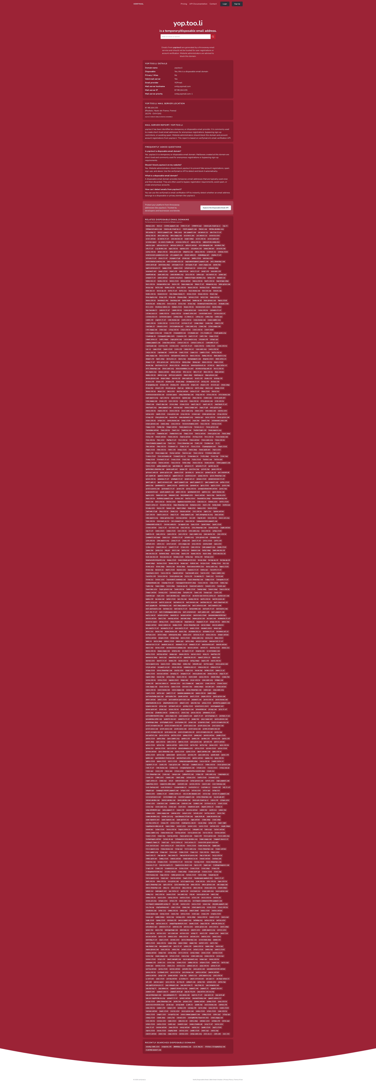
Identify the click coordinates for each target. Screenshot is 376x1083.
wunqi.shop (172, 943)
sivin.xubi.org (160, 807)
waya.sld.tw (205, 923)
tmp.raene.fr (173, 855)
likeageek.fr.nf (222, 579)
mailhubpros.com (165, 605)
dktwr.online (176, 372)
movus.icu (225, 648)
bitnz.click (191, 294)
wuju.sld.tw (161, 943)
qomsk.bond (170, 755)
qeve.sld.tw (224, 745)
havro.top (210, 495)
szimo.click (159, 829)
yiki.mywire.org (205, 975)
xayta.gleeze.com (152, 949)
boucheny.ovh (175, 300)
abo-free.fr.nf (215, 232)
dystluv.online (182, 391)
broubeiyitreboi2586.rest (207, 303)
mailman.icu (167, 609)
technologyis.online (153, 839)
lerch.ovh (219, 576)
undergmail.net (160, 891)
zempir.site (161, 1014)
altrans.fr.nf (151, 258)
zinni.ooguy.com (217, 1017)
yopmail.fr (204, 988)
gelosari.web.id (152, 472)
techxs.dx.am (168, 839)
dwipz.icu (161, 391)
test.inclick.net (152, 845)
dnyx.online (219, 372)
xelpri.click (198, 949)
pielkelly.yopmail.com (221, 703)
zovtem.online (161, 1027)
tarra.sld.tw (207, 833)
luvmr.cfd (197, 592)
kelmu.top (189, 557)
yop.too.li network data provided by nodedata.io (159, 117)
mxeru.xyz (162, 657)
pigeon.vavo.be (151, 706)
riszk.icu (210, 771)
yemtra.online (151, 975)
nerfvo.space (208, 664)
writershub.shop (205, 940)
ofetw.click (162, 680)
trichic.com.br (170, 871)
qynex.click (161, 761)
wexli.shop (224, 927)
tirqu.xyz (178, 849)
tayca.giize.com (186, 836)
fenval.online (160, 437)
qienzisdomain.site (186, 748)
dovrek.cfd (176, 378)
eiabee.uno (208, 398)
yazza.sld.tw (150, 972)
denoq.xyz (196, 362)
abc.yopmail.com (190, 232)
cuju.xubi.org (201, 349)
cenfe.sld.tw (186, 320)
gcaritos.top (194, 469)
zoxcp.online (184, 1027)
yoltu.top (221, 982)
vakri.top (214, 894)
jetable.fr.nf (177, 537)
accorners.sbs (189, 235)
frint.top (224, 456)
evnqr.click (186, 420)
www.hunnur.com (151, 946)
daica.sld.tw (164, 355)
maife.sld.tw (205, 599)
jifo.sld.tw (150, 540)
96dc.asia (178, 232)
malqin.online (163, 615)
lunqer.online (151, 592)
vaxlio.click (184, 897)
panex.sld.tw (200, 693)
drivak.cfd (164, 385)
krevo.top (149, 570)
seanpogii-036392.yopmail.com (167, 790)
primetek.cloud (203, 722)
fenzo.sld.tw (173, 437)
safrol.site (209, 781)
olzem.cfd (149, 683)
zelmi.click (211, 1011)
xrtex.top (170, 962)
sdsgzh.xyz (150, 790)
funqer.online (151, 463)
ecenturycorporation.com (155, 394)
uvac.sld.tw (159, 894)
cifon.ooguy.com (214, 326)
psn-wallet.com (151, 735)
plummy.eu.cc (174, 712)
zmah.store (172, 1021)
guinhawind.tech (194, 492)
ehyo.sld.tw (197, 398)
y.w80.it (189, 1004)
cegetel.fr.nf (160, 320)
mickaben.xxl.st (222, 631)
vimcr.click (175, 907)
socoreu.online (191, 810)
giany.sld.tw (203, 476)
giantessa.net (191, 476)
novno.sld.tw (212, 673)
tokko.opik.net (151, 858)
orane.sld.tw (210, 683)
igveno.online (218, 511)
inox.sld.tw (150, 521)
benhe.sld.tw (169, 287)
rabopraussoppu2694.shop (188, 761)
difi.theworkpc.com (153, 368)
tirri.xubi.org (190, 849)
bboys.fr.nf (199, 284)
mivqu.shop (174, 638)
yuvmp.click (211, 1001)
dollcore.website (175, 375)
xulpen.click (204, 962)
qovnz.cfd (225, 755)
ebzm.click (205, 391)
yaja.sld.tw (204, 966)
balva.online (185, 281)
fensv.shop (226, 433)
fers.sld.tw (209, 437)
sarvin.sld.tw (194, 784)
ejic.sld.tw (173, 401)
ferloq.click (197, 437)
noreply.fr (174, 673)
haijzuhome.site (187, 495)
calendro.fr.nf (215, 310)
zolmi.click (150, 1024)
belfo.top (159, 287)
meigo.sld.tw (215, 622)
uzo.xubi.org (182, 894)
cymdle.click (204, 352)
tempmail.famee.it (152, 842)
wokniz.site (172, 936)
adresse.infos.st (177, 245)
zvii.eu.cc (208, 1034)
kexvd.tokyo (150, 563)
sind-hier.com (162, 803)
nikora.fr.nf (215, 667)
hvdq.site (191, 508)
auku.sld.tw (183, 271)
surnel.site (181, 826)
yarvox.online (175, 969)
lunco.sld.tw (224, 589)
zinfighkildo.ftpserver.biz (198, 1017)
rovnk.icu (149, 777)
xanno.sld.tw (198, 946)
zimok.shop (161, 1017)
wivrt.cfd (203, 933)
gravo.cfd (180, 488)
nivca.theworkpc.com (164, 670)
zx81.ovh (217, 1034)
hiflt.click (224, 501)
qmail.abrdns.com (203, 751)
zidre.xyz (216, 1014)
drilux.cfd (215, 381)
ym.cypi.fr (210, 979)
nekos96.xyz (197, 664)
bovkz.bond (186, 300)
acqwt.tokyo (189, 239)
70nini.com (203, 229)
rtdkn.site (159, 777)
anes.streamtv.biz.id (175, 261)
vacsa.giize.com (203, 894)
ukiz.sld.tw (175, 888)
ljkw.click (214, 583)
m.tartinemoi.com (213, 651)
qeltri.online (219, 742)
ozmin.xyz (207, 690)
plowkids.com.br (161, 712)
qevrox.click (160, 748)
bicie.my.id (161, 291)
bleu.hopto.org (151, 297)
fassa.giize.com (212, 427)
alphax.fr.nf (216, 255)
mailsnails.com (221, 609)
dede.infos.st (221, 359)
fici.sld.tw (183, 440)
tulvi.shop (202, 875)
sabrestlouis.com (181, 781)
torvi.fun (188, 862)
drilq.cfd (205, 381)
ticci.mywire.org (152, 849)
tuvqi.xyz (164, 878)
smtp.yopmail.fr (168, 810)
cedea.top (208, 317)
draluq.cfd (218, 378)
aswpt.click (163, 271)
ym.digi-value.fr (223, 979)
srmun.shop (206, 819)
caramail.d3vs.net (190, 313)
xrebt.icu (161, 962)
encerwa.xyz (178, 407)
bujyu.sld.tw (188, 307)
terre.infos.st (176, 842)
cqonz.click (168, 349)
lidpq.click (209, 579)
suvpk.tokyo (225, 826)
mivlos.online (151, 638)
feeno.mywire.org (215, 430)
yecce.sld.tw (175, 972)
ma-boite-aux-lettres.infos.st (204, 596)
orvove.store (222, 683)
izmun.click (171, 531)
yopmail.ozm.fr (162, 991)
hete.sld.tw (159, 501)
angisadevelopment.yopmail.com (196, 261)
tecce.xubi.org (223, 836)
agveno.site (184, 248)
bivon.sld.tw (203, 294)
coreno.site (174, 346)
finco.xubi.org (207, 440)
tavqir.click (150, 836)
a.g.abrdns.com (160, 248)
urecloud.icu (195, 891)
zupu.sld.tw (172, 1034)
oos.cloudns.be (187, 683)
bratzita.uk (150, 303)
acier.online (150, 239)
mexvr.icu (149, 631)
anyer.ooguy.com (205, 265)
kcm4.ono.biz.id (152, 557)
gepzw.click (178, 472)
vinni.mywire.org (198, 907)
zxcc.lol (226, 1034)
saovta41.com (182, 784)
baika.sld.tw (162, 281)
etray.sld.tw (222, 414)
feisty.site (150, 433)
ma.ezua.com (159, 599)
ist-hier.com (173, 527)
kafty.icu (185, 550)
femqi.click (188, 433)
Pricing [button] (184, 4)
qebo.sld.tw (171, 742)
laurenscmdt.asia (192, 573)
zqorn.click (150, 1030)
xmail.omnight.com (174, 959)
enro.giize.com (215, 407)
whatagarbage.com (171, 930)
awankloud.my (150, 274)
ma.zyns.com (211, 618)
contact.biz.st (183, 342)
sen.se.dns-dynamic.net (191, 794)
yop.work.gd (220, 995)
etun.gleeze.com (161, 417)
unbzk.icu (149, 891)
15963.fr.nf (185, 226)
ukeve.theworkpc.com (153, 888)
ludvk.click (190, 589)
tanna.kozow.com (167, 833)
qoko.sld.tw (216, 751)
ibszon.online (185, 511)
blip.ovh (172, 297)
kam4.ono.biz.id (219, 550)
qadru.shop (161, 738)
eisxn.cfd (162, 401)
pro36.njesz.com (180, 729)
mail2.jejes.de (151, 602)
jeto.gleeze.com (202, 537)
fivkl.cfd (198, 443)
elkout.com (150, 404)
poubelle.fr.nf (183, 719)
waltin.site (221, 920)
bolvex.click (193, 297)
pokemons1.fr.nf (209, 712)
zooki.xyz (171, 1024)
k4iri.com (175, 550)
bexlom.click (204, 287)
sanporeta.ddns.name (167, 784)
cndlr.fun (203, 336)
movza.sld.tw (150, 651)
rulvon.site (191, 777)
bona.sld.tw (214, 297)
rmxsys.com (176, 774)
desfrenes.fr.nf (161, 365)
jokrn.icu (160, 544)
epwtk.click (160, 414)
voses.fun (174, 914)
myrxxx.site (150, 661)
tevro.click (191, 845)
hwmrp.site (201, 508)
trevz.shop (205, 868)
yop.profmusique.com (153, 995)
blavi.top (213, 294)
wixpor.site (214, 933)
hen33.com (149, 501)
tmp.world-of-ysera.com (188, 855)
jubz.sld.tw (195, 547)
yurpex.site (187, 1001)
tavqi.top (161, 836)
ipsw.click (195, 524)
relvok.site (201, 768)
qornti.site (181, 755)
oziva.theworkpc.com (193, 690)
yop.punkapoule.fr (170, 995)
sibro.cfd (214, 800)
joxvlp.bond (207, 544)
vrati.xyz (195, 914)
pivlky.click (188, 706)
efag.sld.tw (200, 394)
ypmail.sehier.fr (214, 998)
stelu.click (175, 823)
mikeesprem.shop (175, 635)
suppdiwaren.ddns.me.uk (154, 826)
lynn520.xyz (150, 596)
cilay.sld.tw (173, 330)
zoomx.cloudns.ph (196, 1024)
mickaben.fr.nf (208, 631)
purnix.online (209, 735)
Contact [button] (213, 4)
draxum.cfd (170, 381)
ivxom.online (213, 527)
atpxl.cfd (173, 271)
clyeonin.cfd (181, 336)
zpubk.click (206, 1027)
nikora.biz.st (203, 667)
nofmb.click (209, 670)
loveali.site (210, 586)
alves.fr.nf (163, 258)
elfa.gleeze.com (206, 401)
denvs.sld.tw (207, 362)
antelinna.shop (164, 265)
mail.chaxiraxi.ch (220, 602)
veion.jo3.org (151, 901)
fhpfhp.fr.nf (171, 440)
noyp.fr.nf (224, 673)
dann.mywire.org (220, 355)
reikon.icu (174, 768)
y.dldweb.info (163, 972)
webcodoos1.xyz (151, 927)
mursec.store (196, 654)
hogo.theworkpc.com (181, 505)
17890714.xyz (196, 226)
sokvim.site (175, 813)
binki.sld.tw (150, 294)
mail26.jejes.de (218, 599)
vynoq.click (160, 920)
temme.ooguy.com (205, 839)
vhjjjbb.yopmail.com (219, 904)
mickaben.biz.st (195, 631)
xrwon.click (181, 962)
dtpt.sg (180, 388)
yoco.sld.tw (170, 982)
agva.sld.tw (173, 248)
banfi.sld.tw (209, 281)
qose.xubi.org (203, 755)
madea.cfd (149, 599)
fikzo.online (194, 440)
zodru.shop (193, 1021)
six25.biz (182, 807)
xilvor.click (174, 956)
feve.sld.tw (150, 440)
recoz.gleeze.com (223, 764)
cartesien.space (165, 317)
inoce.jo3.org (224, 518)
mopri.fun (149, 648)
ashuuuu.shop (213, 268)
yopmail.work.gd (176, 991)
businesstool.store (203, 307)
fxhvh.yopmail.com (223, 463)
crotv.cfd (178, 349)
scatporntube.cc (180, 787)
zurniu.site (183, 1034)
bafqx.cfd (211, 278)
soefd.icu (212, 810)
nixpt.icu (189, 670)
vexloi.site (185, 904)
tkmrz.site (215, 852)
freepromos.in (193, 456)
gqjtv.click (215, 485)
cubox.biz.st (189, 349)
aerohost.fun (219, 245)
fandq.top (160, 427)
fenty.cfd (149, 437)
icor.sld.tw (197, 511)
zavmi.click (224, 1008)
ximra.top (185, 956)
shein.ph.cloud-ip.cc (200, 800)
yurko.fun (177, 1001)
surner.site (192, 826)
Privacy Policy (228, 1080)
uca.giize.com (173, 881)
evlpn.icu (161, 420)
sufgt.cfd (212, 823)
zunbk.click (194, 1030)
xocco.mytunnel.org (190, 959)
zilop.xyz (226, 1014)
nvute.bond (193, 677)
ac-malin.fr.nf (163, 239)
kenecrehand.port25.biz (187, 560)
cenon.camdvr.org (214, 320)
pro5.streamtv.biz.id (204, 732)
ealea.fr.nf (194, 391)
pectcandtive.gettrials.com (179, 699)
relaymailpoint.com (187, 768)
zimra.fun (170, 1017)
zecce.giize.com (187, 1011)
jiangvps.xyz (215, 537)
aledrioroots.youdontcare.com (157, 255)
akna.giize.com (175, 252)
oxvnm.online (221, 686)
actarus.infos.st (182, 242)
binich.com (217, 291)
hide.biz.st (201, 501)
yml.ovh (148, 982)
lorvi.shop (170, 586)
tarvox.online (220, 833)
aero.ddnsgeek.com (205, 245)
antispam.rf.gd (191, 265)
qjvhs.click (190, 751)
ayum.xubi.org (163, 274)
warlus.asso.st (161, 923)
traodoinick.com (171, 868)
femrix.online (200, 433)
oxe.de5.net (209, 686)
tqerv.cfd (197, 865)
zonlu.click (161, 1024)
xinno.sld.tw (209, 956)
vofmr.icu (162, 910)
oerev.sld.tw (150, 680)
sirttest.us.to (210, 803)
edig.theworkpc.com (186, 394)
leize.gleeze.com (176, 576)
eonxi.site (199, 411)
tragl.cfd (149, 868)
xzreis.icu (181, 966)
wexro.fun (159, 930)
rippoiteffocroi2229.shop (195, 771)
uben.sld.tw (161, 881)
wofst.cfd (162, 936)
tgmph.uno (216, 845)
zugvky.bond (172, 1030)
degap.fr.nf (150, 362)
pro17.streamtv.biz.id (154, 725)
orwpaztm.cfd (166, 1046)
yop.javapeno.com (212, 985)
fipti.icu (171, 443)
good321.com (183, 485)
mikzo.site (187, 635)
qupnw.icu (208, 758)
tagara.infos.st (184, 829)
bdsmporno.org (211, 284)
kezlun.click (161, 563)
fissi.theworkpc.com (185, 443)
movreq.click (215, 648)
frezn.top (214, 456)
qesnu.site (213, 745)
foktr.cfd (171, 450)
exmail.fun (205, 420)
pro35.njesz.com (166, 729)
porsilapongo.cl (211, 716)
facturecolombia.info (190, 424)
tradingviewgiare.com (221, 865)
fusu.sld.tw (175, 463)
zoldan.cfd (216, 1021)
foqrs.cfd (149, 453)
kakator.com (195, 550)
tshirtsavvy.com (152, 875)
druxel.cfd (159, 388)
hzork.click (212, 508)
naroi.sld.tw (216, 661)
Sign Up (237, 4)
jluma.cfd (185, 540)
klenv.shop (160, 566)
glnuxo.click (201, 479)
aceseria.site (214, 235)
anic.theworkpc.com (218, 261)
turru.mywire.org (152, 878)
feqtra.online (185, 437)
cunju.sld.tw (150, 352)
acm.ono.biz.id (176, 239)
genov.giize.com (166, 472)
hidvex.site (213, 501)
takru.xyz (208, 829)
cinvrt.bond (209, 330)
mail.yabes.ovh (203, 612)
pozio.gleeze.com (221, 719)
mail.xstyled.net (189, 612)
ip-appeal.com (183, 524)
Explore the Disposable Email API (215, 208)
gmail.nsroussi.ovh (165, 482)
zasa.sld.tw (213, 1008)
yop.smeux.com (184, 995)
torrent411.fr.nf (176, 862)
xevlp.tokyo (194, 953)
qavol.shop (150, 742)
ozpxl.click (150, 693)
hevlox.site (171, 501)
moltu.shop (190, 641)
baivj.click (174, 281)
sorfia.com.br (210, 813)
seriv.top (206, 794)
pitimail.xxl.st (175, 706)
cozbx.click (210, 346)
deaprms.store (208, 359)
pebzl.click (162, 699)
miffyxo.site (150, 635)
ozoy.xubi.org (218, 690)
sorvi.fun (220, 813)
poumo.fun (195, 719)
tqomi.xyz (207, 865)
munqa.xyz (173, 654)
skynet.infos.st (207, 807)
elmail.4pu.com (161, 404)
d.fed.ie (211, 365)
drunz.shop (225, 385)
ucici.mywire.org (187, 881)
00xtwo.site (150, 226)
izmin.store (159, 531)
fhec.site (160, 440)
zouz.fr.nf (150, 1027)
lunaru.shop (213, 589)
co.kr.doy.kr (198, 1046)
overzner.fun (187, 686)
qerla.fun (193, 745)
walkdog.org (198, 920)
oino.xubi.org (207, 680)
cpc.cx (148, 349)
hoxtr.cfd (206, 505)
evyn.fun (196, 420)
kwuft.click (170, 570)
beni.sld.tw (181, 287)
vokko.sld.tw (173, 910)
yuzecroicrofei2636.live (155, 1004)
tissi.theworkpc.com (205, 849)
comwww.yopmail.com (153, 342)
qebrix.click (183, 742)
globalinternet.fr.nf (216, 479)
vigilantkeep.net (162, 907)
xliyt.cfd (161, 959)
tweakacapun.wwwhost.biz (203, 878)
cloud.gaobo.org (220, 333)
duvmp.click (219, 388)
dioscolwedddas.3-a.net (184, 368)
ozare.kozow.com (164, 690)
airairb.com (221, 248)
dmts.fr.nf (197, 372)
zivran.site (161, 1021)
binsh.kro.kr (162, 294)
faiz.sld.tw (205, 424)
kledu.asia (150, 566)
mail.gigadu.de (151, 605)
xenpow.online (151, 953)
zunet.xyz (205, 1030)
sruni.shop (216, 819)
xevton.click (217, 953)
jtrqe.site (185, 547)
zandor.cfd (161, 1008)
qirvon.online (151, 751)
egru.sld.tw (175, 398)
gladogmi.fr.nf (176, 479)
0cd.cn (159, 226)
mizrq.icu (208, 638)
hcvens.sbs (179, 498)
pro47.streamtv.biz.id (154, 732)
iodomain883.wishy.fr (154, 524)
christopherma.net (176, 326)
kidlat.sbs (194, 563)
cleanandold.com (179, 333)
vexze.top (206, 904)
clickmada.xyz (193, 333)
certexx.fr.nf (187, 323)
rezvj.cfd (159, 771)
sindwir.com (198, 803)
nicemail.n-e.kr (164, 667)
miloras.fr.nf (199, 635)
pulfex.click (176, 735)
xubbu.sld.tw (192, 962)
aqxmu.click (178, 268)
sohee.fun (222, 810)
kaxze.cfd (185, 553)
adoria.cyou (150, 245)
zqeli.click (217, 1027)
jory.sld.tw (196, 544)
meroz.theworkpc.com (191, 625)
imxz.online (219, 514)
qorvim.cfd (192, 755)
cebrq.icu (199, 317)
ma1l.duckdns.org (173, 596)
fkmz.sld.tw (161, 446)
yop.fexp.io (199, 985)
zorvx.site (219, 1024)
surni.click (203, 826)
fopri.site (217, 450)
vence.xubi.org (184, 901)
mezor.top (182, 631)
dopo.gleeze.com (211, 375)
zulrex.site (183, 1030)
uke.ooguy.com (222, 884)
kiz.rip (226, 563)
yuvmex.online (199, 1001)
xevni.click (206, 953)
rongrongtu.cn (223, 774)
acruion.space (151, 242)
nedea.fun (186, 664)
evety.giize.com (223, 417)
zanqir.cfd (171, 1008)
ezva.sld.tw (175, 424)
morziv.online (193, 648)
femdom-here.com (176, 433)
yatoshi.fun (186, 969)
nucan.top (160, 677)
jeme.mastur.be (209, 534)
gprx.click (205, 485)
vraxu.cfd (205, 914)
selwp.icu (216, 790)
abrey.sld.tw (150, 235)
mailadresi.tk (179, 602)
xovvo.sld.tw (214, 959)
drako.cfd (208, 378)
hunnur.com (170, 508)
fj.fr (218, 443)
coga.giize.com (176, 339)
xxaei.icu (170, 966)
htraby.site (150, 508)
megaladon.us (189, 622)
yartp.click (163, 969)
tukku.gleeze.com (177, 875)
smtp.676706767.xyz (153, 810)
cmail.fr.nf (193, 336)
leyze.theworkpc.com (195, 579)
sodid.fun (203, 810)
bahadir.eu (221, 278)
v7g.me (192, 894)
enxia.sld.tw (150, 411)
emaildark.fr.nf (221, 404)
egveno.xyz (186, 398)
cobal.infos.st (151, 339)
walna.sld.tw (209, 920)
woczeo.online (151, 936)
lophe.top (149, 586)
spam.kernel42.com (213, 816)
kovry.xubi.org (211, 566)
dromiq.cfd (174, 385)
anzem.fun (216, 265)
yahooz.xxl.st (192, 966)
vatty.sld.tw (173, 897)
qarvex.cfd (216, 738)
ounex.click (175, 686)
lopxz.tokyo (159, 586)
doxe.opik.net (187, 378)
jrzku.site (150, 547)
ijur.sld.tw (150, 514)
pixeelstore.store (201, 706)
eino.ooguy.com (151, 401)
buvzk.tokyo (216, 307)
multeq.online (162, 654)
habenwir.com (173, 495)
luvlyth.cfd (187, 592)
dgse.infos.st (222, 365)
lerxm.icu (149, 579)
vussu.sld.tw (202, 917)
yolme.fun (201, 982)
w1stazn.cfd (171, 920)
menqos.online (151, 625)
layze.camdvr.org (218, 573)
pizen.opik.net (151, 709)
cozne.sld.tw (222, 346)
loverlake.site (151, 589)
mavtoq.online (173, 618)
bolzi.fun (204, 297)
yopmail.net (150, 991)
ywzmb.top (198, 1004)
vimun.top (185, 907)
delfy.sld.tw (175, 362)
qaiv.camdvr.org (173, 738)
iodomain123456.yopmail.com (207, 521)
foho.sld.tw (161, 450)
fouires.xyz (186, 453)
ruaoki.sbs (170, 777)
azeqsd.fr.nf (150, 278)
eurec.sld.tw (210, 417)
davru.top (182, 359)
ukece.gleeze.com (208, 884)
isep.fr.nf (162, 527)
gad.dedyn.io (177, 466)
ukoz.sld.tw (198, 888)
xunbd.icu (215, 962)
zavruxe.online (151, 1011)
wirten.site (184, 933)
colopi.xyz (214, 339)
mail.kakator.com (214, 605)
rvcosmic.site (214, 777)
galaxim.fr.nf (201, 466)
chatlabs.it (150, 326)
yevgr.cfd (162, 975)
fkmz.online (150, 446)
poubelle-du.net (170, 719)
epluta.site (222, 411)
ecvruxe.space (171, 394)
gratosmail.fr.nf (168, 488)
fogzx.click (150, 450)
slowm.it (219, 807)
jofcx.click (207, 540)
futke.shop (186, 463)
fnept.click (222, 446)
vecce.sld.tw (206, 897)
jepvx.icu (166, 537)
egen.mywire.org (152, 398)
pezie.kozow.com (221, 699)
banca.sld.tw (197, 281)
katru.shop (175, 553)
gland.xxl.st (189, 479)
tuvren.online (176, 878)
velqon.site (163, 901)
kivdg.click (216, 563)
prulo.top (218, 732)
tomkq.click (163, 858)
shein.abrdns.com (184, 800)
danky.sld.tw (207, 355)
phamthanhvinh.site (170, 703)
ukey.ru (166, 888)
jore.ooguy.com (184, 544)
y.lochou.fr (183, 979)
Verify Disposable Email (201, 1080)
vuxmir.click (214, 917)
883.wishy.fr (150, 232)
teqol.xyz (165, 842)
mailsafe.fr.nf (208, 609)
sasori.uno (206, 784)
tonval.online (205, 858)
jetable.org (189, 537)
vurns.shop (191, 917)
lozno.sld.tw (179, 589)
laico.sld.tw (165, 573)
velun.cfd (173, 901)
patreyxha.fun (171, 696)
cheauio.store (162, 326)
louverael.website (196, 586)
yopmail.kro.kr (216, 988)
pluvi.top (185, 712)
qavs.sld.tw (160, 742)
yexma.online (173, 975)
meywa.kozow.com (171, 631)
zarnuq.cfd (192, 1008)
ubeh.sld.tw (150, 881)
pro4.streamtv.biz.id (186, 732)
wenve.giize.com (201, 927)
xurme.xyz (149, 966)
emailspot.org (151, 407)
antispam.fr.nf (177, 265)
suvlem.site (214, 826)
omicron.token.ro (161, 683)
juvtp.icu (159, 550)
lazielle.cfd (150, 576)
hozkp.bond (216, 505)
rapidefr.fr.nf (151, 764)
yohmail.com (191, 982)
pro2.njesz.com (217, 725)
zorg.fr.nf (208, 1024)
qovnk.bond (215, 755)
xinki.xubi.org (196, 956)
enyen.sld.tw (162, 411)
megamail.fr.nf (202, 622)
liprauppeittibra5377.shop (186, 583)
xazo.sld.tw (165, 949)
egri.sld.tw (164, 398)
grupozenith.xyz (152, 492)
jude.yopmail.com (208, 547)
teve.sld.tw (180, 845)
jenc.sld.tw (221, 534)
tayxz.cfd (197, 836)
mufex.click (150, 654)
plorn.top (149, 712)
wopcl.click (163, 940)
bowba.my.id (197, 300)
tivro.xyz (173, 852)
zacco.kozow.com (210, 1004)
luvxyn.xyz (208, 592)
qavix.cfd (225, 738)
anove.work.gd (151, 265)
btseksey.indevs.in (162, 307)
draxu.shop (180, 381)
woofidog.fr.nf (151, 940)
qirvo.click (222, 748)
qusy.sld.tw (219, 758)
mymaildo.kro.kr (190, 657)
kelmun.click (178, 557)
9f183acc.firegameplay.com (215, 1046)
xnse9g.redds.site (152, 1046)
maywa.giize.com (199, 618)
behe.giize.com (224, 284)
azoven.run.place (176, 278)
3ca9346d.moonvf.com (153, 1050)
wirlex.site (161, 933)
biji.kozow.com (194, 291)
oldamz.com (219, 680)
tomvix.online (176, 858)
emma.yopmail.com (165, 407)
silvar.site (150, 803)
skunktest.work (193, 807)
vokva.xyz (183, 910)
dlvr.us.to (187, 372)
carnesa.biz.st (151, 317)
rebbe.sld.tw (210, 764)
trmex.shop (182, 871)
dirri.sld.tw (218, 368)
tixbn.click (183, 852)
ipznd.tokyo (205, 524)
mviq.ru (206, 654)
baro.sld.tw (150, 284)
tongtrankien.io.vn (190, 858)
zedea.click (200, 1011)
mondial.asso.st (168, 644)
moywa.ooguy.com (164, 651)
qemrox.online (172, 745)
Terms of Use (238, 1080)
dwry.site (170, 391)
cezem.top (208, 323)
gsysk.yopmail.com (167, 492)
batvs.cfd (175, 284)
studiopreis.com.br (189, 823)
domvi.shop (188, 375)
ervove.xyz (196, 414)
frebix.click (150, 456)
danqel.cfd (150, 359)
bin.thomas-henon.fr (177, 294)
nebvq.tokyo (176, 664)
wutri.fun (213, 943)
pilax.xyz (162, 706)
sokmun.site (150, 813)
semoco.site (150, 794)
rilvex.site (179, 771)
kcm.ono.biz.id (165, 557)
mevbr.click (194, 628)
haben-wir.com (161, 495)
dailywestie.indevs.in (179, 355)
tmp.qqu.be (162, 855)
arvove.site (201, 268)
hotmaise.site (195, 505)
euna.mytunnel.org (186, 417)
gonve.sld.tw (172, 485)
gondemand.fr (160, 485)
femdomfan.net (162, 433)
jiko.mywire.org (163, 540)
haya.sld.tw (150, 498)
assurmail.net (151, 271)
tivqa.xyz (163, 852)
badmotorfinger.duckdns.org (195, 278)
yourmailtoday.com (199, 998)
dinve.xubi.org (168, 368)
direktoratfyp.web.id (203, 368)
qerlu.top (203, 745)
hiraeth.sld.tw (165, 505)
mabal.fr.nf (186, 596)
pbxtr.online (150, 699)
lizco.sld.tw (202, 583)
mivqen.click (163, 638)
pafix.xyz (160, 693)
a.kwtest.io (211, 252)
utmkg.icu (149, 894)
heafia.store (190, 498)
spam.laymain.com (168, 819)
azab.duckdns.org (177, 274)
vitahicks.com (151, 910)
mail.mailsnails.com (153, 609)
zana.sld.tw (150, 1008)
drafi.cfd (198, 378)
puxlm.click (150, 738)
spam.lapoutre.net (152, 819)
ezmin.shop (165, 424)
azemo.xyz (222, 274)
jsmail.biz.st (161, 547)
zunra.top (214, 1030)
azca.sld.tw (190, 274)
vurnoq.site (180, 917)
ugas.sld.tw (222, 881)
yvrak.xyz (170, 1004)
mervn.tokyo (205, 625)
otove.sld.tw (164, 686)
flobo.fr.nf (184, 446)
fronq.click (150, 459)
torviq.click (199, 862)
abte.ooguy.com (176, 235)
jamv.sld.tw (160, 534)
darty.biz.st (171, 359)
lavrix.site (205, 573)
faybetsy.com (186, 430)
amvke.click (196, 258)
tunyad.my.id (213, 875)
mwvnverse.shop (151, 657)
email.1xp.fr (196, 404)
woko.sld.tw (183, 936)
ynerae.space (158, 982)
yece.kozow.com (187, 972)
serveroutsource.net (153, 797)
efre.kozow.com (224, 394)
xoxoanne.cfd (150, 962)
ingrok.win (201, 518)
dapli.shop (160, 359)
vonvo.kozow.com (152, 914)
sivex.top (149, 807)
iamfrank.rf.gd (151, 511)
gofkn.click (224, 482)
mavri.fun (162, 618)
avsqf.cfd (205, 271)
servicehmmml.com (169, 797)
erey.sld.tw (185, 414)
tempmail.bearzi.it (221, 839)
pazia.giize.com (219, 696)
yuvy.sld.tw (222, 1001)
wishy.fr (194, 933)
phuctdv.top (195, 703)
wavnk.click (193, 923)
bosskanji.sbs (163, 300)
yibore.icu (193, 975)
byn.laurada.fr (151, 310)
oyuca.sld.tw (150, 690)
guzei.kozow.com (218, 492)
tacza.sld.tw (171, 829)
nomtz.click (150, 673)
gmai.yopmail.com (211, 482)
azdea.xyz (200, 274)
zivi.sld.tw (150, 1021)
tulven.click (191, 875)
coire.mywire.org (190, 339)
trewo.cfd (215, 868)
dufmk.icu (189, 388)
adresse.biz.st (162, 245)
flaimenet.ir (173, 446)
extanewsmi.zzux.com (219, 420)
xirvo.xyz (220, 956)
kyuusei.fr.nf (193, 570)
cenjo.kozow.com (199, 320)
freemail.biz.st (179, 456)
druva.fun (149, 388)
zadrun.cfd (223, 1004)
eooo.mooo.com (210, 411)
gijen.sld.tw (150, 479)
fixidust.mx (209, 443)
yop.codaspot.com (172, 985)
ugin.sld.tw (167, 884)
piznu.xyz (162, 709)
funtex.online (164, 463)
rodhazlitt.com (187, 774)
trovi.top (217, 871)
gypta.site (150, 495)
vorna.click (164, 914)
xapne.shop (209, 946)
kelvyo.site (209, 557)
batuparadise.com (163, 284)
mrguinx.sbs (200, 651)
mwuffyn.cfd (215, 654)
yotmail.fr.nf (172, 998)
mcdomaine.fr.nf (224, 618)
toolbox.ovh (216, 858)
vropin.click (216, 914)
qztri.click (172, 761)
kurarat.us (159, 570)
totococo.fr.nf (151, 865)
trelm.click (183, 868)
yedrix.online (201, 972)
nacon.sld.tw (183, 661)
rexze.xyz (149, 771)
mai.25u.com (182, 599)
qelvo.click (150, 745)
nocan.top (198, 670)
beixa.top (149, 287)
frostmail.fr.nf (163, 459)
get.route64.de (223, 472)
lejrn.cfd (188, 576)
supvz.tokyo (170, 826)
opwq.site (199, 683)
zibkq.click (206, 1014)
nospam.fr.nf (185, 673)
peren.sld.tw (208, 699)
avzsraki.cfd (216, 271)
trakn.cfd (159, 868)
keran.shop (202, 560)
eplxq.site (150, 414)
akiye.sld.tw (162, 252)
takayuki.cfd (197, 829)
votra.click (185, 914)
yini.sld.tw (217, 975)
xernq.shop (172, 953)
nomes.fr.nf (220, 670)
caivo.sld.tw (203, 310)
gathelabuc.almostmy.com (155, 469)
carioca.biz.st (219, 313)
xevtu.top (149, 956)
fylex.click (150, 466)
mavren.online (151, 618)
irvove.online (151, 527)
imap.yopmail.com (187, 514)
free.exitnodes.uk (164, 456)
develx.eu (185, 365)
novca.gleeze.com (199, 673)
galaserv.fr (189, 466)
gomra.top (149, 485)
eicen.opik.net (219, 398)
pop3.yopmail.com (185, 716)
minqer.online (223, 635)
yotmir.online (185, 998)
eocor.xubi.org (187, 411)
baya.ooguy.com (187, 284)
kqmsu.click (224, 566)
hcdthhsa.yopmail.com (165, 498)
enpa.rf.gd (204, 407)
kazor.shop (207, 553)
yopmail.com (193, 988)
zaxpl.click (163, 1011)
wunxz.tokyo (183, 943)
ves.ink (175, 904)
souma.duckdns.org (152, 816)
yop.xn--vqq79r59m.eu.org (155, 998)
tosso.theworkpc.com (213, 862)
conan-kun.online (169, 342)
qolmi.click (150, 755)
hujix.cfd (160, 508)
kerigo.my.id (213, 560)
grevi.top (223, 488)
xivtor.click (150, 959)
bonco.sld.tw (150, 300)
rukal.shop (180, 777)
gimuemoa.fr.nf (163, 479)
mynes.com (216, 657)
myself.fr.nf (161, 661)
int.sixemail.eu (177, 521)
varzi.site (162, 897)
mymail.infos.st (204, 657)
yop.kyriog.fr (151, 988)
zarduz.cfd (182, 1008)
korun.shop (181, 566)
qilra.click (199, 748)
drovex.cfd (185, 385)
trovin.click (207, 871)
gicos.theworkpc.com (217, 476)
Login (225, 4)
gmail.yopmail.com (181, 482)
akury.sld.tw (200, 252)
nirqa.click (150, 670)
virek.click (211, 907)
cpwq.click (157, 349)
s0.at (171, 781)
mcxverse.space (151, 622)
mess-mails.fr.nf (181, 628)
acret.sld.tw (200, 239)
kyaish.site (181, 570)
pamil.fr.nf (171, 693)
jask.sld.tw (171, 534)
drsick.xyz (215, 385)
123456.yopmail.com (171, 226)
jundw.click (221, 547)
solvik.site (198, 813)
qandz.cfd (195, 738)
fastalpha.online (152, 430)
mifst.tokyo (162, 635)
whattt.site (195, 930)
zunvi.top (162, 1034)
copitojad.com (151, 346)
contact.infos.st (197, 342)
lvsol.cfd (217, 592)
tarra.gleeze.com (194, 833)
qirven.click (211, 748)
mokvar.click (169, 641)
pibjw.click (206, 703)
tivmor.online (221, 849)
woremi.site (175, 940)
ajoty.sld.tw (150, 252)
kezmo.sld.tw (173, 563)
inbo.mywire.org (152, 518)
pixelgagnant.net (217, 706)
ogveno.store (173, 680)
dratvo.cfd (150, 381)
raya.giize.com (174, 764)
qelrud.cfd (208, 742)
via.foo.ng (150, 907)
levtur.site (159, 579)
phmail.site (184, 703)
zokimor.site (204, 1021)
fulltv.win (218, 459)
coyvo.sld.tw (199, 346)
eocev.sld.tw (174, 411)
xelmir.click (186, 949)
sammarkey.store (152, 784)
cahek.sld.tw (177, 310)
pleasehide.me (201, 709)
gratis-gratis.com (152, 488)
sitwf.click (222, 803)
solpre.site (186, 813)
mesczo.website (217, 625)
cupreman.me (162, 352)
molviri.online (201, 641)
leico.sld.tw (162, 576)
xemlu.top (208, 949)
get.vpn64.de (150, 476)
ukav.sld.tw (195, 884)
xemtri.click (219, 949)
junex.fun (149, 550)
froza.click (175, 459)
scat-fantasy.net (152, 787)
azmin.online (162, 278)
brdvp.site (161, 303)
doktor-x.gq (162, 375)
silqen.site (224, 800)
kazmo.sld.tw (196, 553)
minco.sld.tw (211, 635)
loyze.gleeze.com (165, 589)
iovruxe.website (170, 524)
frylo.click (196, 459)
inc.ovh (192, 518)
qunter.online (198, 758)
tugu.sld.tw (164, 875)
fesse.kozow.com (222, 437)
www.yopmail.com (165, 946)
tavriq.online (172, 836)
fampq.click (150, 427)
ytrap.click (150, 1001)
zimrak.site (181, 1017)
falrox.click (216, 424)
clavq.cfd (167, 333)
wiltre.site (221, 930)
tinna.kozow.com (167, 849)
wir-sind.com (173, 933)
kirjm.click (205, 563)
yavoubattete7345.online (216, 969)
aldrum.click (223, 252)
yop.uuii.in (209, 995)
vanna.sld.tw (150, 897)
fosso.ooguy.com (161, 453)
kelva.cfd (198, 557)
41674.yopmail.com (189, 229)
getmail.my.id (210, 472)
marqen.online (186, 615)
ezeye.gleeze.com (152, 424)
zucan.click (161, 1030)
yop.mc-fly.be (190, 991)
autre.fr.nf (194, 271)
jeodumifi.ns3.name (153, 537)
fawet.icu (175, 430)
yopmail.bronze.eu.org (179, 988)
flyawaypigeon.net (209, 446)
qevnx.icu (149, 748)
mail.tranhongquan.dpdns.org (170, 612)
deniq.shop (186, 362)
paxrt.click (194, 696)
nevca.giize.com (222, 664)
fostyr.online (175, 453)
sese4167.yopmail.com (186, 797)
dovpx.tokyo (165, 378)
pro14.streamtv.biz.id (220, 722)
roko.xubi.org (210, 774)
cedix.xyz (218, 317)
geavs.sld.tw (216, 469)
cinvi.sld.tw (197, 330)
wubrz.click (150, 943)
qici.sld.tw (171, 748)
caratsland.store (205, 313)
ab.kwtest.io (203, 232)
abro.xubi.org (163, 235)
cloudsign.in (150, 336)
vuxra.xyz (225, 917)
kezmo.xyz (184, 563)
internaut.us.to (163, 521)
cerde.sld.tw (162, 323)
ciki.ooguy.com (151, 330)
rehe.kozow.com (161, 768)
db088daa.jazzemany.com (182, 1046)
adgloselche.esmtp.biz (211, 242)
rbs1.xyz (185, 764)
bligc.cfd (162, 297)
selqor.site (185, 790)
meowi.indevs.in (164, 625)
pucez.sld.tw (164, 735)
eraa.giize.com (172, 414)
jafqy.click (217, 531)
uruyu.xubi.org (207, 891)
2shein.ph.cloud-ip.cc (172, 229)
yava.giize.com (199, 969)
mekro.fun (225, 622)
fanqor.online (172, 427)
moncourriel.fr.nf (216, 641)
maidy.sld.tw (193, 599)
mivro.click (185, 638)
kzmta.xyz (204, 570)
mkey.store (219, 638)
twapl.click (187, 878)
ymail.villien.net (197, 979)
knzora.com (170, 566)
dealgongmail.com (194, 359)
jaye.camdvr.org (195, 534)
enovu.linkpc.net (191, 407)
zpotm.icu (195, 1027)
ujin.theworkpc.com (181, 884)
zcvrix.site (175, 1011)
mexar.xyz (217, 628)
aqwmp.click (167, 268)
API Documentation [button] (198, 4)
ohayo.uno (184, 680)
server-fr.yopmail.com (220, 794)
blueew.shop (182, 297)
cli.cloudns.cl (206, 333)
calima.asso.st (151, 313)
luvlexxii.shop (175, 592)
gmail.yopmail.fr (196, 482)
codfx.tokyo (163, 339)
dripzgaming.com (152, 385)
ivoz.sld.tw (185, 527)
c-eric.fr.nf (174, 323)
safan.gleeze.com (196, 781)
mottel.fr (204, 648)
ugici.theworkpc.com (153, 884)
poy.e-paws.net (206, 719)
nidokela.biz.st (190, 667)
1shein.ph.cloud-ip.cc (212, 226)
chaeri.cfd (219, 323)
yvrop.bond (180, 1004)
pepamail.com (196, 699)
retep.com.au (224, 768)
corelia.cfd (163, 346)
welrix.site (188, 927)
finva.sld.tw (219, 440)
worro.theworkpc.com (189, 940)
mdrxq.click (163, 622)
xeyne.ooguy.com (161, 956)
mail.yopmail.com (218, 612)
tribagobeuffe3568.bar (154, 871)
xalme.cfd (187, 946)
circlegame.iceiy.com (154, 333)
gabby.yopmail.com (163, 466)
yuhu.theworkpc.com (164, 1001)
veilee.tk (217, 897)
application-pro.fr (153, 268)
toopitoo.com (150, 862)
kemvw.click (171, 560)
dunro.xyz (209, 388)
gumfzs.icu (206, 492)
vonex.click (205, 910)
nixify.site (178, 670)
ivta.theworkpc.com (199, 527)
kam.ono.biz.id (151, 553)
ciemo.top (202, 326)
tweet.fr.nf (219, 878)
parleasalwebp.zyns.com (154, 696)
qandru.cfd (185, 738)
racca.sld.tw (204, 761)
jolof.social (171, 544)
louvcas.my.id (182, 586)
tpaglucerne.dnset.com (183, 865)
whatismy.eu (184, 930)
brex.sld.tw (171, 303)
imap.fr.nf (174, 514)
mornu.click (159, 648)
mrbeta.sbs (176, 651)
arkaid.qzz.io (190, 268)
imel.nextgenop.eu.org (204, 514)
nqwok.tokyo (150, 677)
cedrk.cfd (149, 320)
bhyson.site (216, 287)
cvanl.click (183, 352)
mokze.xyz (179, 641)
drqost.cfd (205, 385)
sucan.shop (202, 823)
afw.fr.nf (149, 248)
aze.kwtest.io (211, 274)
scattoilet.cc (194, 787)
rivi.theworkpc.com (153, 774)
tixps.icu (193, 852)
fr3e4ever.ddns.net (212, 453)
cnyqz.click (213, 336)
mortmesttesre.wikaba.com (176, 648)
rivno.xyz (166, 774)
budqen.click (177, 307)
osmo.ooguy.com (151, 686)
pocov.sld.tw (196, 712)
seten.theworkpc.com (204, 797)
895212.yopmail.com (165, 232)
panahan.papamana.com (185, 693)
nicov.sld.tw (177, 667)
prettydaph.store (166, 722)
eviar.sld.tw (150, 420)
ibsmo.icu (174, 511)
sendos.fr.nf (161, 794)
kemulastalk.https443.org (155, 560)
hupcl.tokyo (181, 508)
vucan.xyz (149, 917)
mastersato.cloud (200, 615)
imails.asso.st (162, 514)
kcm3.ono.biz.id (219, 553)
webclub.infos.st (218, 923)
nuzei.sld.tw (181, 677)
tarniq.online (180, 833)
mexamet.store (206, 628)
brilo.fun (182, 303)
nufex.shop (170, 677)
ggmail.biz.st (178, 476)
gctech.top (205, 469)
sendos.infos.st (175, 794)
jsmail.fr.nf (173, 547)
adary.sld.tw (195, 242)
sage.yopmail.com (223, 781)
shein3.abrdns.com (168, 800)
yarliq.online (151, 969)
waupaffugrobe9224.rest (178, 923)
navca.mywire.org (152, 664)
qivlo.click (179, 751)
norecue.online (162, 673)
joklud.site (150, 544)
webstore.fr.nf (164, 927)
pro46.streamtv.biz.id (211, 729)
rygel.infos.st (151, 781)
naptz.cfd (205, 661)
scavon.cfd (216, 787)
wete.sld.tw (213, 927)
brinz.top (191, 303)
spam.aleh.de (199, 816)
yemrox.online (214, 972)
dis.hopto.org (151, 372)
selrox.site (196, 790)
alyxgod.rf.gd (175, 258)
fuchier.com (207, 459)
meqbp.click (177, 625)
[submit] (213, 36)
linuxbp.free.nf (168, 583)
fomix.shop (193, 450)
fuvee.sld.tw (197, 463)
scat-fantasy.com (218, 784)
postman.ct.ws (225, 716)
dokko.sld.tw (150, 375)
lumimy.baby (201, 589)
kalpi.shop (206, 550)
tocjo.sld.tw (217, 855)
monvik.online (221, 644)
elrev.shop (174, 404)
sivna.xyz (172, 807)
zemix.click (150, 1014)
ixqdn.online (225, 527)
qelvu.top (160, 745)
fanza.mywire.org (185, 427)
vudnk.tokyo (159, 917)
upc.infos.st (173, 891)
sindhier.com (174, 803)
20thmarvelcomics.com (154, 229)
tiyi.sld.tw (204, 852)
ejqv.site (183, 401)
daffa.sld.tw (216, 352)
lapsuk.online (178, 573)
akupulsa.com (188, 252)
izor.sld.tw (182, 531)
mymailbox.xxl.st (175, 657)
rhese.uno (168, 771)
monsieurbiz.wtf (208, 644)
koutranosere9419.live (195, 566)
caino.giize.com (190, 310)
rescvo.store (212, 768)
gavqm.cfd (183, 469)
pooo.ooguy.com (171, 716)
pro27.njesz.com (190, 725)
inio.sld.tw (212, 518)
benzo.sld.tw (192, 287)
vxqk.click (150, 920)
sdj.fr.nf (226, 787)
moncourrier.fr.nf (152, 644)
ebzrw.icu (215, 391)
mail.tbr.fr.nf (151, 612)
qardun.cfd (205, 738)
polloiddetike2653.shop (154, 716)
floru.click (195, 446)
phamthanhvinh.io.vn (153, 703)
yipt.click (160, 979)
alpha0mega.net (203, 255)
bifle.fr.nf (172, 291)
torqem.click (162, 862)
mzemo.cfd (172, 661)
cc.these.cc (189, 317)
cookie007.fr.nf (212, 342)
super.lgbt (222, 823)
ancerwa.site (207, 258)
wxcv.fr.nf (178, 946)
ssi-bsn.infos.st (152, 823)
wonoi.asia (217, 936)
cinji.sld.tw (185, 330)
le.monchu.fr (199, 576)
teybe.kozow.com (204, 845)
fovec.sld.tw (198, 453)
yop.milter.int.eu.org (205, 991)
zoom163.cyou (182, 1024)
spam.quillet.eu (183, 819)
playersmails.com (187, 709)
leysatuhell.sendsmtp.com (176, 579)
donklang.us (198, 375)
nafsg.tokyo (194, 661)
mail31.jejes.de (165, 602)
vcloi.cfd (195, 897)
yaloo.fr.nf (215, 966)
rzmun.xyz (162, 781)
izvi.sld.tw (206, 531)
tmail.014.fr (150, 855)
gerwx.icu (199, 472)
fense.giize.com (214, 433)
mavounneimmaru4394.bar (217, 615)
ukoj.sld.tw (186, 888)
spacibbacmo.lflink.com (184, 816)
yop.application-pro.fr (154, 985)
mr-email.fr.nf (187, 651)
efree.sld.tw (211, 394)
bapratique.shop (222, 281)
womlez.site (206, 936)
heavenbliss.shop (203, 498)
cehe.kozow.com (173, 320)
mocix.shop (158, 641)
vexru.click (196, 904)
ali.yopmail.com (176, 255)
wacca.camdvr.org (185, 920)
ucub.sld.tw (200, 881)
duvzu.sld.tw (150, 391)
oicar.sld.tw (195, 680)
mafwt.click (171, 599)
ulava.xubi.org (210, 888)
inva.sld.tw (190, 521)
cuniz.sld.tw (213, 349)
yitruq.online (172, 979)
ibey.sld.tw (163, 511)
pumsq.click (187, 735)
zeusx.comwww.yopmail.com (190, 1014)
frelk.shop (204, 456)
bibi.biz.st (150, 291)
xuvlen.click (160, 966)
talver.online (219, 829)
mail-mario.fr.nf (180, 609)
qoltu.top (160, 755)
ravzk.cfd (162, 764)
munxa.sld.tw (184, 654)
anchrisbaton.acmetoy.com (155, 261)
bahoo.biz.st (150, 281)
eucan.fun (173, 417)
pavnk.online (183, 696)
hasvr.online (200, 495)
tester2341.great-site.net (208, 842)
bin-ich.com (206, 291)
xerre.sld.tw (183, 953)
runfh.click (202, 777)
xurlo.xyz (225, 962)
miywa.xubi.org (197, 638)
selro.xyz (206, 790)
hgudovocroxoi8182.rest (186, 501)
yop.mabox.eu (163, 988)
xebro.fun (175, 949)
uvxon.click (171, 894)
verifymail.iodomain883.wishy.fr (158, 904)
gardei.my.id (213, 466)
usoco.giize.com (222, 891)
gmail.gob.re (150, 482)
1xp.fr (225, 226)
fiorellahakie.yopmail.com (156, 443)
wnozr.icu (224, 933)
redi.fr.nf (150, 768)
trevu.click (194, 868)
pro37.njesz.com (194, 729)
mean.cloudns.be (176, 622)
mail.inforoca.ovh (199, 605)
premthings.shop (152, 722)
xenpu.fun (162, 953)
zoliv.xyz (225, 1021)
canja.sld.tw (176, 313)
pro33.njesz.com (152, 729)
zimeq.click (150, 1017)
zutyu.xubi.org (195, 1034)
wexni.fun (149, 930)
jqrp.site (217, 544)
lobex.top (223, 583)
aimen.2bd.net (209, 248)
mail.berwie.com (192, 602)
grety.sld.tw (191, 488)
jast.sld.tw (183, 534)
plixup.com (212, 709)
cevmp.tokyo (198, 323)
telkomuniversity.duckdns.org (186, 839)
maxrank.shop (185, 618)
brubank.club (223, 303)
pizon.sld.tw (173, 709)
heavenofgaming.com (219, 498)
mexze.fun (159, 631)
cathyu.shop (178, 317)
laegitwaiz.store (152, 573)
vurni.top (170, 917)
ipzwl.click (216, 524)
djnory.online (164, 372)
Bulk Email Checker (216, 1080)
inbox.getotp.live (167, 518)
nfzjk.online (150, 667)
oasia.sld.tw (204, 677)
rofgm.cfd (199, 774)
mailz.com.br (150, 615)
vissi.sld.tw (223, 907)
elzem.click (184, 404)
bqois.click (222, 300)
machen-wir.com (223, 596)
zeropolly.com (173, 1014)
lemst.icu (209, 576)
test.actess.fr (190, 842)
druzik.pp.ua (170, 388)
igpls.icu (207, 511)
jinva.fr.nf (175, 540)
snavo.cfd (180, 810)
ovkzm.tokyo (198, 686)
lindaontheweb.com (152, 583)
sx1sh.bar (149, 829)
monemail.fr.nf (181, 644)
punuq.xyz (197, 735)
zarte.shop (202, 1008)
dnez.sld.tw (208, 372)
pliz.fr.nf (223, 709)
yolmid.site (211, 982)
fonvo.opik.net (204, 450)
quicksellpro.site (183, 758)
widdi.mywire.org (208, 930)
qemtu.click (183, 745)
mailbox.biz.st (206, 602)
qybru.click (150, 761)
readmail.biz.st (197, 764)
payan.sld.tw (206, 696)
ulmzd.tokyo (222, 888)
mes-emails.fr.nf (152, 628)
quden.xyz (149, 758)
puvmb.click (221, 735)
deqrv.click (218, 362)
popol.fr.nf (198, 716)
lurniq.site (163, 592)
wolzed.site (194, 936)
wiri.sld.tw (150, 933)
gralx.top (225, 485)
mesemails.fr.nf (167, 628)
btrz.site (149, 307)
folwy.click (182, 450)
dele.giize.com (162, 362)
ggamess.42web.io (164, 476)
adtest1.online (191, 245)
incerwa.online (181, 518)
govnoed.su (194, 485)
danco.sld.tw (195, 355)
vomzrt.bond (194, 910)
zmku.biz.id (183, 1021)
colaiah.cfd (203, 339)
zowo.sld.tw (173, 1027)
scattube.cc (205, 787)
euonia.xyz (199, 417)
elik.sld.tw (219, 401)
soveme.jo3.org (167, 816)
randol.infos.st (217, 761)
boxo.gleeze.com (210, 300)
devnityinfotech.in (198, 365)
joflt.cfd (217, 540)
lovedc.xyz (221, 586)
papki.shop (212, 693)
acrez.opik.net (213, 239)
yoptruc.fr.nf (197, 995)
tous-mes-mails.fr (166, 865)
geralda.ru (189, 472)
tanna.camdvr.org (152, 833)
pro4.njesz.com (170, 732)
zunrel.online (151, 1034)
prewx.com (192, 722)
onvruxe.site (175, 683)
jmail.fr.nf (196, 540)
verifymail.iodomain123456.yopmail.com (207, 901)
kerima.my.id (225, 560)
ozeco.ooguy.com (178, 690)
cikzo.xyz (162, 330)
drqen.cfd (194, 385)
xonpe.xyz (203, 959)
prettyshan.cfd (180, 722)
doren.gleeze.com (152, 378)
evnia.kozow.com (173, 420)
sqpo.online (195, 819)
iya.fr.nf (149, 531)
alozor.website (190, 255)
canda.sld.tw (164, 313)
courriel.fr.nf (186, 346)
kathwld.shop (164, 553)
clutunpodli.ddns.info (166, 336)
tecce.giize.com (210, 836)
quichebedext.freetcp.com (164, 758)
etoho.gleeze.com (208, 414)
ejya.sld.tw (194, 401)
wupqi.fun (193, 943)
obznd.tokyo (215, 677)
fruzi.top (185, 459)
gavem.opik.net (171, 469)
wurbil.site (203, 943)
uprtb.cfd (184, 891)
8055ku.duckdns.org (216, 229)
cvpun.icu (193, 352)
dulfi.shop (199, 388)
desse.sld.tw (174, 365)
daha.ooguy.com (151, 355)
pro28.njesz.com (204, 725)
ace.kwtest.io (202, 235)
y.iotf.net (150, 979)
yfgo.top (183, 975)
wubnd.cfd (216, 940)
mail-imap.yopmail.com (182, 605)
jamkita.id (150, 534)
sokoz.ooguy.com (163, 813)
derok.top (149, 365)
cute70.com (173, 352)
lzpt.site (160, 596)
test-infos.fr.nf (167, 845)
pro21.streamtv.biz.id (173, 725)
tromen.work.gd (194, 871)
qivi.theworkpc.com (166, 751)
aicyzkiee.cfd (196, 248)
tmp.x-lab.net (205, 855)
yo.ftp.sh (180, 982)
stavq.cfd (164, 823)
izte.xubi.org (194, 531)
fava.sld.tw (165, 430)
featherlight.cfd (200, 430)
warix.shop (150, 923)
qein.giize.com (195, 742)
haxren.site (221, 495)
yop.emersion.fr (187, 985)
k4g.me (167, 550)
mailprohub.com (194, 609)
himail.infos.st (152, 505)
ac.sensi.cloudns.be (166, 242)
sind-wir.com (186, 803)
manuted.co (174, 615)
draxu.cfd (159, 381)
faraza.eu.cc (199, 427)
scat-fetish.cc (166, 787)
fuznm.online (209, 463)
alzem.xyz (185, 258)
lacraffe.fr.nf (215, 570)
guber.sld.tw (180, 492)
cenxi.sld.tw (150, 323)
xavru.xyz (219, 946)
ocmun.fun (225, 677)
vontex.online (217, 910)
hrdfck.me (226, 505)
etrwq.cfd (149, 417)
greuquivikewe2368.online (207, 488)
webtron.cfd (177, 927)
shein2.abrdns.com (152, 800)
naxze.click (165, 664)
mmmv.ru (148, 641)
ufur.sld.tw (211, 881)
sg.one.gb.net (219, 797)
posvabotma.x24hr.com (154, 719)
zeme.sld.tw (222, 1011)
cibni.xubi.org (191, 326)
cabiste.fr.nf (164, 310)
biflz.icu (182, 291)
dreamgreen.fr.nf (193, 381)
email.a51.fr (207, 404)
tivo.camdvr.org (152, 852)
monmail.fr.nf (194, 644)
